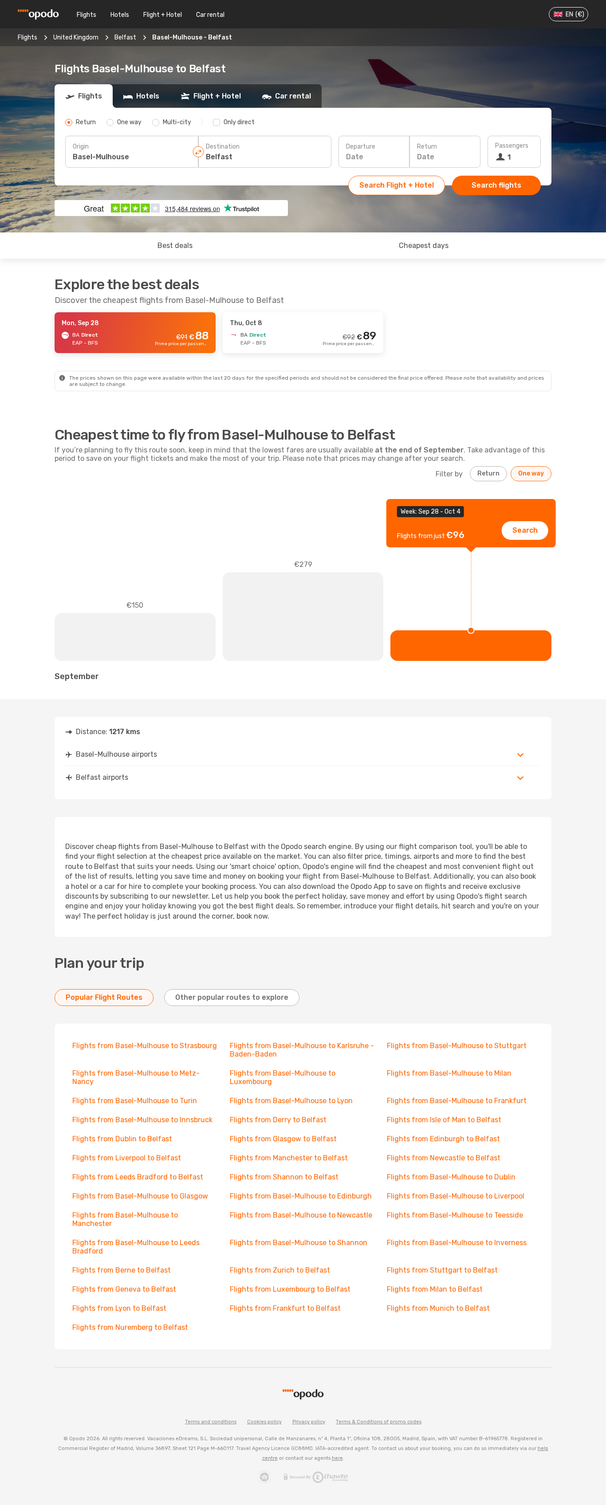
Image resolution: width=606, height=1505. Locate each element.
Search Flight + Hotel (396, 185)
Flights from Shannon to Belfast (284, 1177)
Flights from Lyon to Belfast (119, 1308)
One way (531, 473)
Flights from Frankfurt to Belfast (285, 1308)
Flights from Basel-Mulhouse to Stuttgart (457, 1045)
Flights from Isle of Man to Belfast (444, 1120)
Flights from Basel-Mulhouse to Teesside (455, 1215)
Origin (81, 146)
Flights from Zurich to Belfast (280, 1270)
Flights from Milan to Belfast (435, 1289)
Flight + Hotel (162, 15)
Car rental (210, 15)
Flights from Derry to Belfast (278, 1120)
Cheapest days (424, 245)
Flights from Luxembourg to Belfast (290, 1289)
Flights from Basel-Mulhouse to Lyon (291, 1100)
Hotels (119, 15)
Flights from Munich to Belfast (438, 1308)
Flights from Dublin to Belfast (122, 1139)
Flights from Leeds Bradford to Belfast (137, 1177)
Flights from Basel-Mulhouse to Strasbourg (144, 1045)
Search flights (496, 185)
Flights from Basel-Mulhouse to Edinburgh (301, 1196)
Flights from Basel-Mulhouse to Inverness (457, 1242)
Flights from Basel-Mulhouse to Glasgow (140, 1196)
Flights (86, 15)
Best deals (175, 245)
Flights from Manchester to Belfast (289, 1158)
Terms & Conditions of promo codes (378, 1422)
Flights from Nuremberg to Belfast (130, 1327)
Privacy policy (308, 1422)
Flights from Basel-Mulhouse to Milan (449, 1073)
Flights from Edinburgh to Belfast (443, 1139)
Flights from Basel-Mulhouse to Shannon (298, 1242)
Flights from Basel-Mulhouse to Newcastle (301, 1215)
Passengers (511, 145)
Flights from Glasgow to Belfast (283, 1139)
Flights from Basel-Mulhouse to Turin (134, 1100)
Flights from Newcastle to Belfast (443, 1158)
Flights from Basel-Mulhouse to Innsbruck (142, 1120)
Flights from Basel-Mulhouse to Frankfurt (457, 1100)
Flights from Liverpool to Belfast (126, 1158)
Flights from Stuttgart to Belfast (442, 1270)
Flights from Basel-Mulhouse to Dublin (451, 1177)
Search (525, 530)
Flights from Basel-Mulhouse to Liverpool (455, 1196)
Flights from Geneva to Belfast (124, 1289)
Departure (360, 146)
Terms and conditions (210, 1422)
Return (427, 146)
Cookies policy (264, 1422)
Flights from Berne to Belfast (121, 1270)
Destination (223, 146)
